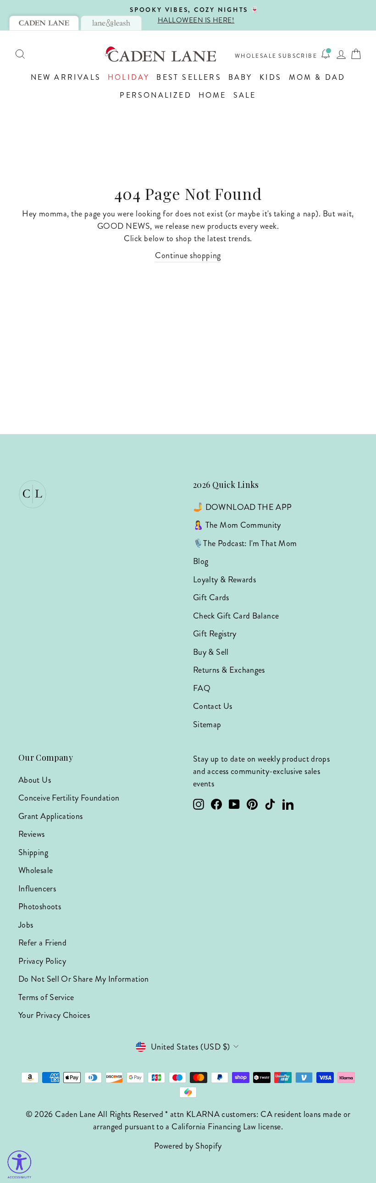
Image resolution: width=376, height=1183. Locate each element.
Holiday (128, 77)
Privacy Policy (42, 961)
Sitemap (207, 724)
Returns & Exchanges (229, 670)
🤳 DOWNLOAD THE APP (242, 507)
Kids (271, 77)
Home (213, 95)
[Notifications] (325, 54)
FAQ (201, 688)
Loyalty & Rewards (224, 580)
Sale (244, 95)
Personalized (155, 95)
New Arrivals (66, 77)
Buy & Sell (211, 652)
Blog (200, 561)
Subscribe (297, 56)
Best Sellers (188, 77)
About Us (34, 780)
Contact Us (212, 706)
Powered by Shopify (187, 1146)
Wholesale (256, 56)
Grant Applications (50, 816)
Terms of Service (46, 997)
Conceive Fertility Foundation (68, 798)
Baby (240, 77)
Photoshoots (39, 906)
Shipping (33, 852)
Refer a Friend (42, 943)
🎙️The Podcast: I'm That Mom (245, 543)
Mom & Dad (317, 77)
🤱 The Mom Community (237, 525)
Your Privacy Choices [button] (54, 1015)
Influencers (37, 889)
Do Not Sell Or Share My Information (83, 979)
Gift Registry (215, 634)
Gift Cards (211, 597)
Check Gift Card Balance (236, 616)
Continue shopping (188, 255)
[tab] (44, 23)
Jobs (25, 925)
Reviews (31, 834)
